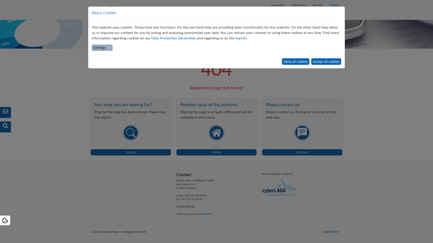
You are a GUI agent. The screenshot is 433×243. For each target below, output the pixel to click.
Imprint (241, 38)
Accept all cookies (326, 61)
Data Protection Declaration (173, 38)
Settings (99, 47)
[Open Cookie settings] (5, 220)
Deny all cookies (296, 61)
